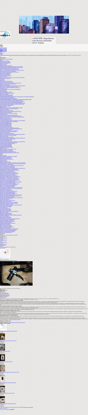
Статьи (1, 54)
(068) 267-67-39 (3, 48)
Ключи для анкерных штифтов (5, 105)
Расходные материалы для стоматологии (7, 97)
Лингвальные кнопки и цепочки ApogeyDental (8, 135)
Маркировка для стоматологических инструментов (9, 108)
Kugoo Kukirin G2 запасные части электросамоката (9, 202)
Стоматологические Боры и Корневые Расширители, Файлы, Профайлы (12, 120)
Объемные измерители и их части (6, 65)
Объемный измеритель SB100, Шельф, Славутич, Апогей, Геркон (11, 66)
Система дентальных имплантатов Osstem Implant (8, 142)
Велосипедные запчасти (4, 212)
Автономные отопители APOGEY (6, 92)
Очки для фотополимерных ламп (6, 140)
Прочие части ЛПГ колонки (5, 84)
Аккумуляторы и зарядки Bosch (5, 210)
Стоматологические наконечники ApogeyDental (8, 131)
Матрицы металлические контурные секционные (8, 113)
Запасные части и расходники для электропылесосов (9, 228)
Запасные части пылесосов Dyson (6, 232)
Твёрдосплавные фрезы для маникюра (6, 150)
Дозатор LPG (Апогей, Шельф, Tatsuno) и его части (9, 86)
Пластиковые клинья (3, 114)
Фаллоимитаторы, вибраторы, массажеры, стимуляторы (9, 218)
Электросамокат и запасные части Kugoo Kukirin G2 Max (10, 180)
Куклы (1, 154)
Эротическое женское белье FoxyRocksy (7, 226)
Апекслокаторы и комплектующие (6, 129)
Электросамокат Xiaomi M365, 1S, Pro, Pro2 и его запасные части (11, 187)
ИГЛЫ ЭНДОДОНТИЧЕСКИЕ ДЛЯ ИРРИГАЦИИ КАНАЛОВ (11, 107)
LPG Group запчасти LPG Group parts (6, 82)
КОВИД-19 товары (3, 148)
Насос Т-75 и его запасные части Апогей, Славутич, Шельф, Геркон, (12, 70)
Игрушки (1, 153)
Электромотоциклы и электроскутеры (6, 164)
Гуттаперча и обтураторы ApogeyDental (7, 137)
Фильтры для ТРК (3, 64)
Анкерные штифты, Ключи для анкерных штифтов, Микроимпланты (12, 104)
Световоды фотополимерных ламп (6, 139)
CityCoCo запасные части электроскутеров (7, 166)
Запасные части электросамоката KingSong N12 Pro (9, 173)
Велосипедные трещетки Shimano (6, 214)
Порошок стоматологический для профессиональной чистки (10, 111)
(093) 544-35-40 (3, 50)
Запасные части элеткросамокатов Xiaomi (7, 186)
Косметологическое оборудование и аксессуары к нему (9, 152)
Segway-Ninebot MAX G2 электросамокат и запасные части (10, 195)
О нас (1, 52)
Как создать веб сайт (3, 408)
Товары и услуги (3, 51)
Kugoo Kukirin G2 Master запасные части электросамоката (10, 176)
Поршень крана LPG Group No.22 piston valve (8, 403)
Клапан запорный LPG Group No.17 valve (7, 393)
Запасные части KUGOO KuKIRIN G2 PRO (7, 181)
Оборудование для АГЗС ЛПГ (5, 78)
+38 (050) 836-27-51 (3, 240)
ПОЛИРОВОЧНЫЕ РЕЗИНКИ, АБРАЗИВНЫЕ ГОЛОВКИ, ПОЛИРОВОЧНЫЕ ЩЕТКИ (15, 99)
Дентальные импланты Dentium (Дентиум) (7, 143)
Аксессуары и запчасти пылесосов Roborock (7, 230)
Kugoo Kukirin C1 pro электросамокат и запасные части (9, 178)
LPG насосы (2, 79)
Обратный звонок (6, 293)
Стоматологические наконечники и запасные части (9, 130)
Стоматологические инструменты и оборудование (9, 115)
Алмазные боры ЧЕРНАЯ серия (5, 126)
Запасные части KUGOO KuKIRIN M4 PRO (7, 182)
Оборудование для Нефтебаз (5, 73)
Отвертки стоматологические (5, 117)
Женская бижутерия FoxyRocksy (5, 227)
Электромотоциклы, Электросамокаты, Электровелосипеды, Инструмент (13, 163)
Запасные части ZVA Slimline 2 (5, 62)
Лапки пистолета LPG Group (5, 351)
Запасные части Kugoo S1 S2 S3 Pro (6, 198)
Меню (5, 49)
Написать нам (2, 245)
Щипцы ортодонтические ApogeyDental (7, 133)
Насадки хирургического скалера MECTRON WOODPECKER (11, 128)
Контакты (1, 53)
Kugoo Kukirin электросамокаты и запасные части (8, 175)
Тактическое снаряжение (4, 215)
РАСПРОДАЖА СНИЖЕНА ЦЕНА (6, 147)
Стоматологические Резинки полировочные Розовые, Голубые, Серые (12, 101)
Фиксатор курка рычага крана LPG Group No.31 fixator (9, 372)
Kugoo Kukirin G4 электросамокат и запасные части (9, 177)
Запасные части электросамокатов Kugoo (7, 196)
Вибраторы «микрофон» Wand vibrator (6, 220)
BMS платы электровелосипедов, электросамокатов (9, 211)
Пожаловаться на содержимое (28, 407)
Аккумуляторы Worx (3, 207)
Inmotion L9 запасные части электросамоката (8, 174)
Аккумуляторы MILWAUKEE (5, 208)
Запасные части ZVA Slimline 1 (5, 61)
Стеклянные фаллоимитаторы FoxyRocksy (7, 221)
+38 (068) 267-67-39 (3, 238)
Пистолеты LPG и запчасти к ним (6, 81)
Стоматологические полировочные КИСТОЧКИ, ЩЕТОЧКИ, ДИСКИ (12, 103)
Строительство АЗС (3, 76)
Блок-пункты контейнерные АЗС (6, 72)
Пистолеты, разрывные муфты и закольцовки (8, 71)
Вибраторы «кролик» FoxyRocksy (6, 222)
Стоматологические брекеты (5, 132)
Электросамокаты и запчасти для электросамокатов (9, 169)
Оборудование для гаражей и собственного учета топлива (10, 87)
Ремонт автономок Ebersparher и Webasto (7, 93)
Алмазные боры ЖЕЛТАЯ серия (5, 125)
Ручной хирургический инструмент (6, 118)
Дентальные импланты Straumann (6, 144)
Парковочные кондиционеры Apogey (6, 95)
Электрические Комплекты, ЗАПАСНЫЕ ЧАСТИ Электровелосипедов (12, 168)
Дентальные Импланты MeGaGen (6, 145)
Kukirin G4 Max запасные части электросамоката (8, 184)
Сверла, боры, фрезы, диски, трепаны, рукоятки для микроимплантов (12, 116)
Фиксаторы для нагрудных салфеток (6, 110)
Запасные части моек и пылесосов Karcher (7, 231)
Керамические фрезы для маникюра (6, 149)
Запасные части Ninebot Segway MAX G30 (7, 193)
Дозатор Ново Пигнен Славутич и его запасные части (9, 68)
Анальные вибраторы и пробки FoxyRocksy (7, 219)
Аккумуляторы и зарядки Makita (5, 206)
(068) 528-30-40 (3, 47)
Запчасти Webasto (3, 90)
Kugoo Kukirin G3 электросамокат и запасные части (9, 179)
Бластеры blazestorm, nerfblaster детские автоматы (8, 156)
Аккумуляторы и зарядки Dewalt (5, 209)
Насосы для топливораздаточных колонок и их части (9, 69)
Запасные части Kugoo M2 (4, 199)
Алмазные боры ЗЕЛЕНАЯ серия (6, 124)
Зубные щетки (2, 233)
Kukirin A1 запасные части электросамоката (7, 185)
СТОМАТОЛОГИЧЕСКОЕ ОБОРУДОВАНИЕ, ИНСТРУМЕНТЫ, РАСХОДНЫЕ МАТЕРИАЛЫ (17, 96)
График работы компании (4, 295)
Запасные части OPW (3, 63)
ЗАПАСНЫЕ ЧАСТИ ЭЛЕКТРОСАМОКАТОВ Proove (9, 170)
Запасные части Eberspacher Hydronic (6, 94)
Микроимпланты (3, 106)
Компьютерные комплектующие (5, 158)
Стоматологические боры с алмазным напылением (9, 121)
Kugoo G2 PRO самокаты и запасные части (7, 200)
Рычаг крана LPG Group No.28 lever (6, 361)
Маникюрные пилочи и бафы (5, 161)
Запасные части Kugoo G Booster (5, 201)
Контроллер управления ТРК (5, 74)
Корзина (1, 49)
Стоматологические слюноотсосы (6, 112)
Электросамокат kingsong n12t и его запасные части (9, 172)
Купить (1, 293)
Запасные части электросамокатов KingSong (7, 171)
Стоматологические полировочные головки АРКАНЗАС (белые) (11, 100)
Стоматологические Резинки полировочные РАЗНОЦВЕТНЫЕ (11, 102)
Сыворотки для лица (3, 160)
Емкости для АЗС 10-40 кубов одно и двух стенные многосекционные (12, 77)
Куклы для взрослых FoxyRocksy (5, 225)
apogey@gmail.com (3, 244)
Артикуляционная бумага (4, 109)
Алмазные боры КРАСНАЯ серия (6, 123)
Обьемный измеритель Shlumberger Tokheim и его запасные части (11, 67)
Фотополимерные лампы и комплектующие (7, 138)
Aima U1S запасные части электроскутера (7, 167)
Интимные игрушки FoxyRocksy (5, 217)
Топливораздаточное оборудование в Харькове (17, 322)
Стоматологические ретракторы (5, 119)
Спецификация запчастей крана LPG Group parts (8, 331)
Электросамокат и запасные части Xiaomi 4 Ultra (8, 191)
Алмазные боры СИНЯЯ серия (5, 122)
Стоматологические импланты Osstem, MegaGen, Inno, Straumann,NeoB (12, 141)
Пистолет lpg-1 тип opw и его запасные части (8, 83)
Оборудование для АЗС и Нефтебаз (6, 59)
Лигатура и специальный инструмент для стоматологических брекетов (12, 134)
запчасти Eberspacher (3, 91)
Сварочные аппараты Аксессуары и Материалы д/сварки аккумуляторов (12, 162)
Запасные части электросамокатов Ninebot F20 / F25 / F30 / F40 (11, 194)
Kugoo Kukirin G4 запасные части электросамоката (9, 203)
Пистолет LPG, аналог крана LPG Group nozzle (8, 340)
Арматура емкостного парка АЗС (6, 75)
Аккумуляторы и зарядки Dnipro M (6, 205)
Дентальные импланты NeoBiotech (6, 146)
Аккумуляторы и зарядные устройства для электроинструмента (11, 204)
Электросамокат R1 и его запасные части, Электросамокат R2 (11, 188)
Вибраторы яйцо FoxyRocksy (5, 224)
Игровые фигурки (3, 155)
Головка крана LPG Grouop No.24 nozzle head (8, 382)
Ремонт (1, 60)
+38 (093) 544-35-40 (3, 242)
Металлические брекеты (4, 136)
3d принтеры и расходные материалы (6, 159)
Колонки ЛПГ (2, 80)
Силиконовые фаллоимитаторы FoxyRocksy (7, 223)
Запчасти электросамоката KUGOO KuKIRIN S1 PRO (9, 183)
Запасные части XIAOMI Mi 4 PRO (6, 190)
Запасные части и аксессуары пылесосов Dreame (8, 229)
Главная (1, 50)
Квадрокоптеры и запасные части (6, 157)
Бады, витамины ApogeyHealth (5, 216)
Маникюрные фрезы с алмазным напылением (8, 151)
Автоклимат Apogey (3, 88)
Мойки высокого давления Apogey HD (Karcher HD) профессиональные (12, 85)
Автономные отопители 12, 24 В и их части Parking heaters (10, 89)
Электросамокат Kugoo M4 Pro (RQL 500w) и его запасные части (11, 197)
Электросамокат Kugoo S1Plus (5, 189)
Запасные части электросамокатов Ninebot (7, 192)
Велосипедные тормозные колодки (6, 213)
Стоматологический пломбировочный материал (8, 98)
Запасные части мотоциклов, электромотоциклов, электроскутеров (11, 165)
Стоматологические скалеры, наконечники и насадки (9, 127)
